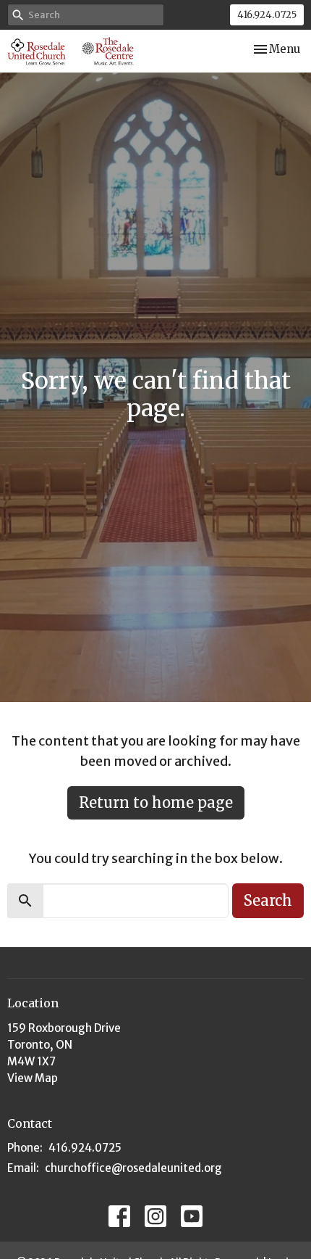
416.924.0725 (267, 15)
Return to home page (156, 802)
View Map (32, 1078)
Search (268, 900)
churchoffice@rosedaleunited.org (133, 1168)
